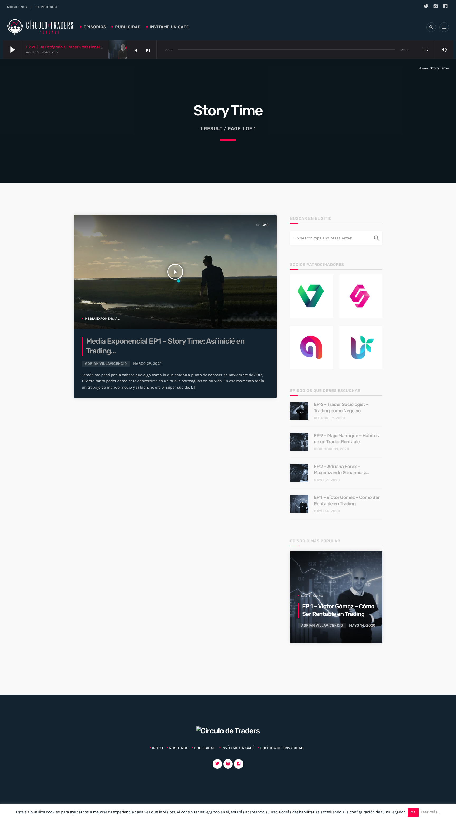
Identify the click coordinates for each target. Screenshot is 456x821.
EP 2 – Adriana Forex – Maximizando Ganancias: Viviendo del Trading (340, 470)
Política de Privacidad (281, 747)
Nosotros (17, 7)
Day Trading (312, 596)
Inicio (157, 747)
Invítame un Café (169, 27)
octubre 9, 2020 (329, 418)
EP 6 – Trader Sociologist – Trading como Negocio (341, 407)
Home (423, 69)
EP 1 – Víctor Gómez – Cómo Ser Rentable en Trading (346, 500)
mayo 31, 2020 (327, 480)
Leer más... (430, 812)
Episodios (95, 27)
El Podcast (46, 7)
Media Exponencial (102, 318)
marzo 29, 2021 (147, 364)
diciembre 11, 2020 (331, 449)
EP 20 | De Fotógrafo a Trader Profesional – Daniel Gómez (77, 47)
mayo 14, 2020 (327, 511)
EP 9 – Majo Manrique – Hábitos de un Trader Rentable (346, 439)
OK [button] (413, 812)
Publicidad (128, 27)
